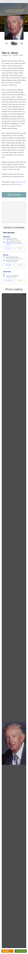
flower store (19, 184)
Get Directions (8, 248)
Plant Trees (19, 248)
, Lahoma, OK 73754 (11, 262)
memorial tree (20, 182)
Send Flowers (19, 280)
